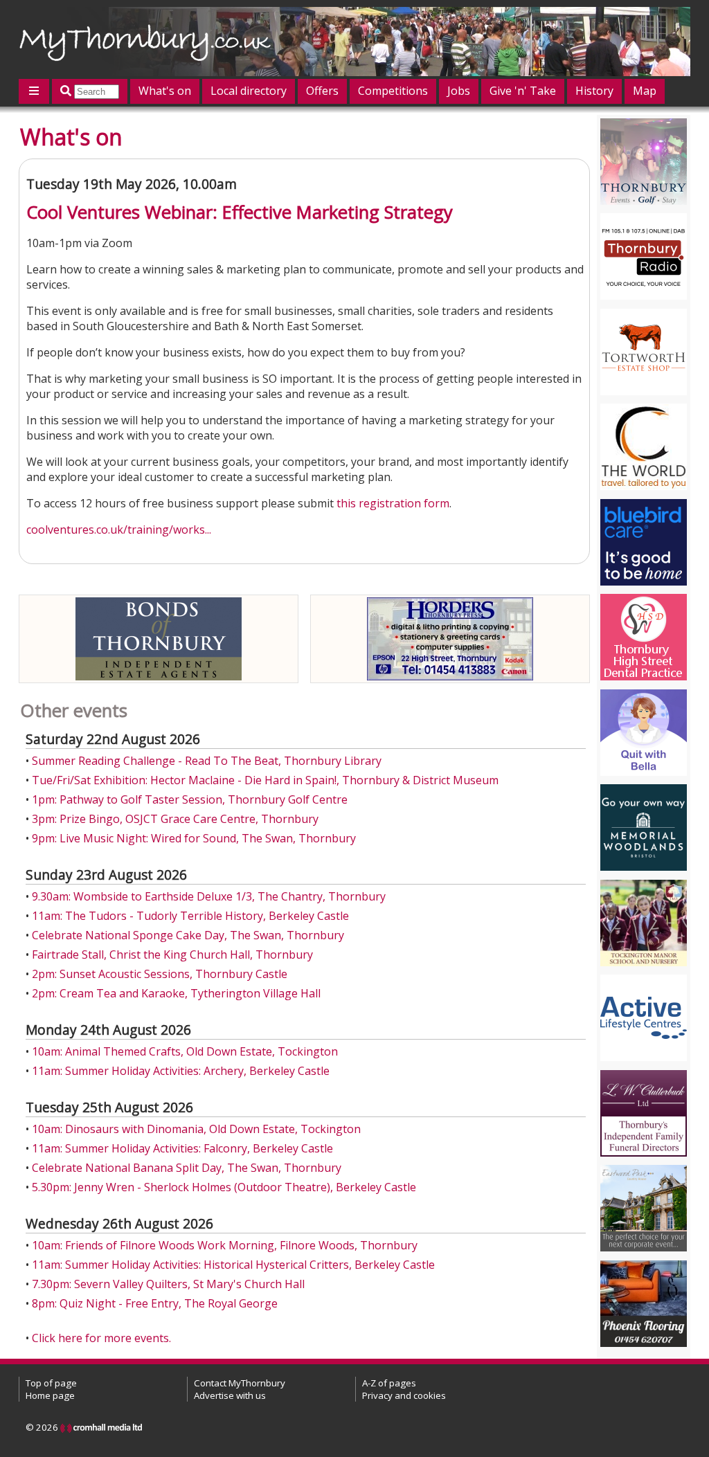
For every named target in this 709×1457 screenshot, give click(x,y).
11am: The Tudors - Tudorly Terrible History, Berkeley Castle (190, 915)
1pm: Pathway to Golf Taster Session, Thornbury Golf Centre (190, 799)
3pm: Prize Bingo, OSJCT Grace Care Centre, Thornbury (175, 818)
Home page (50, 1395)
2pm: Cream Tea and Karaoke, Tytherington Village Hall (176, 993)
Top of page (51, 1383)
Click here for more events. (101, 1338)
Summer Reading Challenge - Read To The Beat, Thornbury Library (207, 760)
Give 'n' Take (523, 90)
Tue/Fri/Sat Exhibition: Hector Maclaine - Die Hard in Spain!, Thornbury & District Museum (265, 780)
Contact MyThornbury (239, 1383)
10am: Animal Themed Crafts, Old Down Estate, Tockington (185, 1051)
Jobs (458, 90)
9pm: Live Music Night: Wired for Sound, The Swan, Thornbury (194, 838)
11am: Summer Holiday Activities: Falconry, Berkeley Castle (182, 1148)
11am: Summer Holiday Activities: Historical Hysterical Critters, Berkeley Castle (233, 1264)
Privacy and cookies (404, 1395)
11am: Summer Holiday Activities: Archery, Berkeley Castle (181, 1070)
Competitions (393, 90)
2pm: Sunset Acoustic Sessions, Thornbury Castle (159, 973)
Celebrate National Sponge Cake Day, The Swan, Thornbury (188, 935)
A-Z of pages (389, 1383)
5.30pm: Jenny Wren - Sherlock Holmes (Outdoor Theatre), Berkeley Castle (224, 1187)
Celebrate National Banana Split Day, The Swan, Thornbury (186, 1167)
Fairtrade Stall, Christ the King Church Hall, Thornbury (172, 954)
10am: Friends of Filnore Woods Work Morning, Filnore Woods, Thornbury (225, 1245)
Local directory (248, 90)
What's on (164, 90)
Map (644, 90)
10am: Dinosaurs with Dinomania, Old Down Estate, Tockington (196, 1129)
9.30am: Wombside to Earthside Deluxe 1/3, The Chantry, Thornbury (209, 896)
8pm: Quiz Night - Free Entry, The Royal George (155, 1303)
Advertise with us (230, 1395)
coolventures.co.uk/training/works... (118, 529)
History (594, 90)
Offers (322, 90)
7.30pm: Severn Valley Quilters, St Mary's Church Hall (168, 1284)
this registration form (392, 503)
